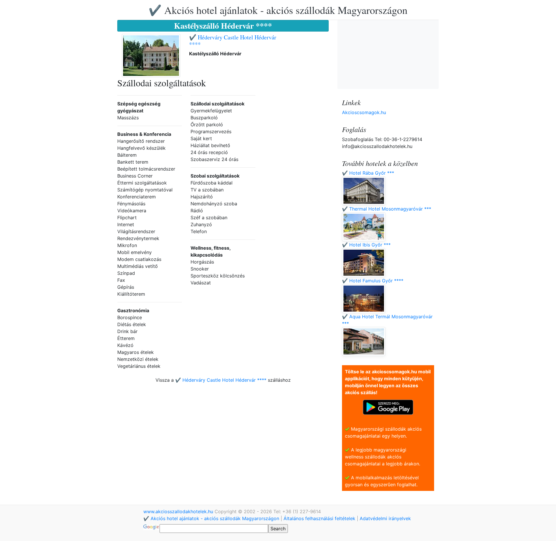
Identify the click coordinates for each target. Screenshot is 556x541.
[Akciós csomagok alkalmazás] (388, 407)
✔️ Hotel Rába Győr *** (368, 173)
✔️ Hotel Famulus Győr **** (372, 281)
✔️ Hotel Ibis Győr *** (366, 245)
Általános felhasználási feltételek (319, 518)
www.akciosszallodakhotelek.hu (179, 511)
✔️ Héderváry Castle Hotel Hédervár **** (232, 40)
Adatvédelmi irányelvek (385, 518)
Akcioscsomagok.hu (364, 112)
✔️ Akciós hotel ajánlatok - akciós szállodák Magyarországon (278, 10)
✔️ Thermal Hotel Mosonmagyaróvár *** (386, 209)
